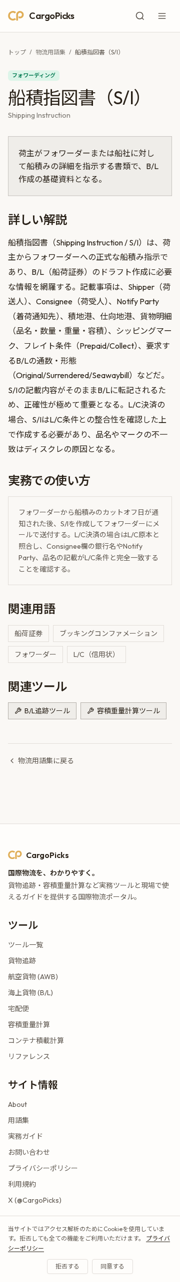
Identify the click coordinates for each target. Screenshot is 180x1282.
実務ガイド (25, 1136)
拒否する (68, 1266)
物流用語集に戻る (46, 760)
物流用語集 (51, 52)
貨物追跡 (22, 960)
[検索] (140, 16)
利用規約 (22, 1184)
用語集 (18, 1120)
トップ (17, 52)
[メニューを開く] (162, 16)
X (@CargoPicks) (35, 1200)
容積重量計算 (29, 1024)
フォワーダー (35, 654)
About (17, 1104)
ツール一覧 (25, 944)
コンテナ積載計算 (36, 1040)
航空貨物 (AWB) (33, 976)
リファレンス (29, 1056)
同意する (112, 1266)
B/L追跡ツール (47, 710)
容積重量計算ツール (128, 710)
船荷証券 (28, 633)
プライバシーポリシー (43, 1168)
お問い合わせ (29, 1152)
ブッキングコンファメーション (109, 633)
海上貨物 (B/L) (30, 992)
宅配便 (18, 1008)
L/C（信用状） (97, 654)
